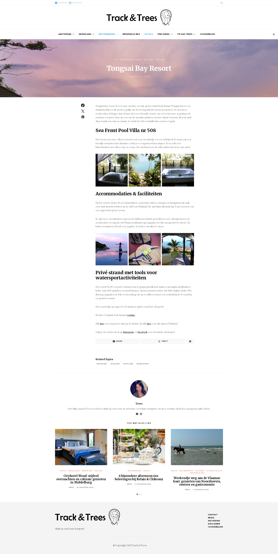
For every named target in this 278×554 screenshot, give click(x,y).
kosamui (116, 364)
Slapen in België (214, 471)
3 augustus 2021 (135, 77)
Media (211, 518)
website (131, 315)
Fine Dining (164, 34)
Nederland (85, 34)
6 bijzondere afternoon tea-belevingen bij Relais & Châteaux (139, 477)
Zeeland (99, 471)
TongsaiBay (143, 364)
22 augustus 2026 (85, 487)
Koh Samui (149, 60)
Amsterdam (64, 34)
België (174, 471)
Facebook (142, 332)
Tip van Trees (184, 34)
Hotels (149, 34)
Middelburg (74, 471)
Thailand (160, 60)
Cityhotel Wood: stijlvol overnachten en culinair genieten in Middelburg (81, 479)
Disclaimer (214, 524)
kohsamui (102, 364)
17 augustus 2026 (143, 484)
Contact (213, 515)
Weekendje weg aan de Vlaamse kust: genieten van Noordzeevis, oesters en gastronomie (197, 481)
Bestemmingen (107, 34)
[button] (274, 34)
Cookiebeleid (207, 34)
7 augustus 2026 (201, 490)
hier (102, 323)
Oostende (199, 471)
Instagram (128, 332)
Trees (148, 77)
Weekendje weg (131, 34)
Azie (116, 60)
